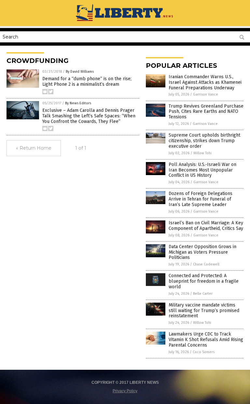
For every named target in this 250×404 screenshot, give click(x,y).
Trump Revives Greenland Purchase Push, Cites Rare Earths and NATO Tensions (206, 111)
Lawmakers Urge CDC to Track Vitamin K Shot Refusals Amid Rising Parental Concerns (206, 339)
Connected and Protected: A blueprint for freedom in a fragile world (204, 281)
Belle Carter (203, 294)
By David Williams (80, 71)
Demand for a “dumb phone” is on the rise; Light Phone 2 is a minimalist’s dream (87, 81)
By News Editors (78, 103)
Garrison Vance (205, 94)
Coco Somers (204, 352)
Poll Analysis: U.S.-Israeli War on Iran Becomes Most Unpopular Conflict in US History (202, 170)
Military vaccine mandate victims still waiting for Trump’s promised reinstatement (204, 310)
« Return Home (33, 148)
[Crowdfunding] (125, 21)
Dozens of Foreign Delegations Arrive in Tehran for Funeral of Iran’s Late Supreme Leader (200, 199)
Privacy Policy (125, 391)
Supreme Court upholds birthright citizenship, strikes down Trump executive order (204, 140)
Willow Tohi (202, 153)
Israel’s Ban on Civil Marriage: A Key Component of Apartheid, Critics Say (206, 225)
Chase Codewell (206, 264)
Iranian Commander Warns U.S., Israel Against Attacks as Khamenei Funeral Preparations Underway (205, 82)
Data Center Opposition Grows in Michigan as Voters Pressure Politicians (202, 252)
